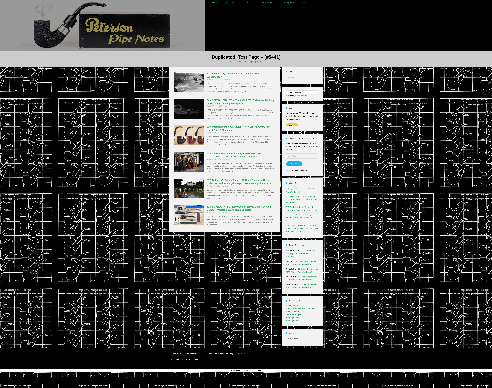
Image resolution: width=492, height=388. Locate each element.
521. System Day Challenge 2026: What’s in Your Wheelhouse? (300, 254)
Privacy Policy (236, 370)
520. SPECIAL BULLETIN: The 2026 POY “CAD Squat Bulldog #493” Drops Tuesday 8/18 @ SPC (302, 200)
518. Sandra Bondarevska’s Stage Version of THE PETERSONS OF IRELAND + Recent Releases (302, 218)
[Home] (231, 62)
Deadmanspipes (292, 306)
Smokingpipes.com (293, 318)
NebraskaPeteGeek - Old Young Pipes (300, 309)
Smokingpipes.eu (292, 321)
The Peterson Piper (293, 315)
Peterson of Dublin (293, 312)
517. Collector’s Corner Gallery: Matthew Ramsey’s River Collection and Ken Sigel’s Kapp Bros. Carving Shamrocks (302, 228)
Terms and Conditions (252, 370)
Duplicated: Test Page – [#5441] (248, 62)
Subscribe (294, 164)
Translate (303, 96)
